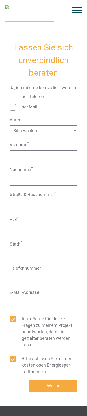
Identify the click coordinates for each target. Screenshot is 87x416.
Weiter (53, 385)
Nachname (21, 169)
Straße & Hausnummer (33, 194)
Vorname (19, 144)
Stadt (16, 244)
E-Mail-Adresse (24, 292)
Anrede (17, 119)
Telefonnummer (25, 268)
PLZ (14, 219)
